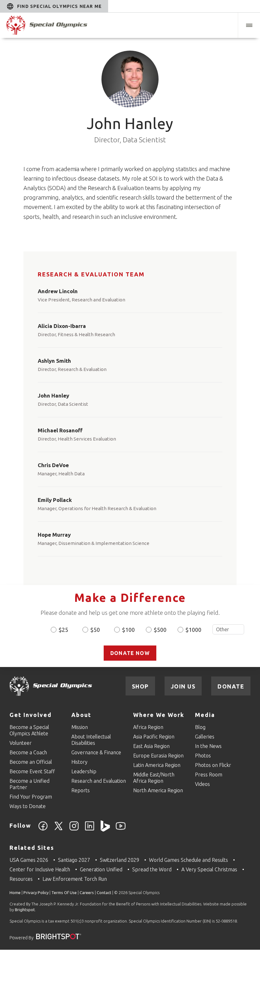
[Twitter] (58, 829)
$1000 (193, 630)
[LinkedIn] (89, 829)
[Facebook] (43, 829)
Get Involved (31, 715)
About (81, 715)
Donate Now (130, 653)
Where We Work (158, 715)
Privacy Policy (36, 892)
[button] (249, 25)
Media (205, 715)
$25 (63, 630)
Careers (87, 892)
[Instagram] (74, 829)
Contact (104, 892)
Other (228, 629)
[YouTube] (120, 829)
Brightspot (25, 909)
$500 (160, 630)
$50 (95, 630)
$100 (128, 630)
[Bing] (105, 829)
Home (15, 892)
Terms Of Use (64, 892)
